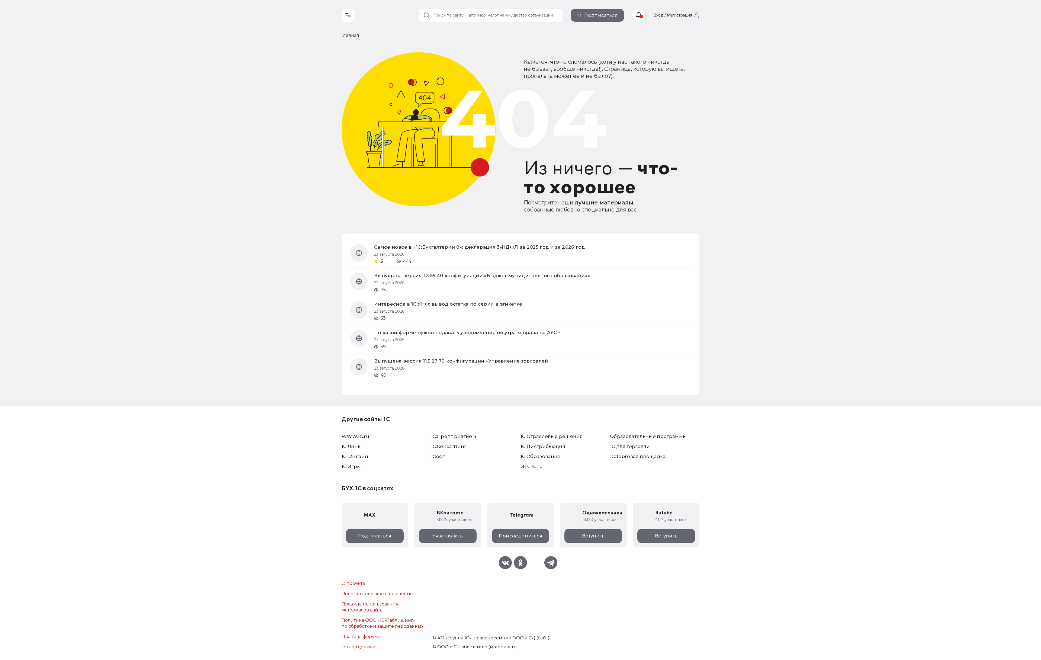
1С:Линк (351, 446)
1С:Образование (540, 456)
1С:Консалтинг (448, 446)
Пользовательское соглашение (377, 593)
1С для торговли (630, 446)
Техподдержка (358, 646)
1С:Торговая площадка (638, 456)
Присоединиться (520, 536)
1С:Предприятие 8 (453, 436)
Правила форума (361, 636)
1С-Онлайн (355, 456)
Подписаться (601, 15)
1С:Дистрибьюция (542, 446)
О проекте (353, 583)
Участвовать (447, 536)
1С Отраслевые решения (551, 436)
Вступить (593, 536)
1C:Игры (351, 466)
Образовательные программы (648, 436)
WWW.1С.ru (355, 436)
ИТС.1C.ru (531, 466)
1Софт (438, 456)
